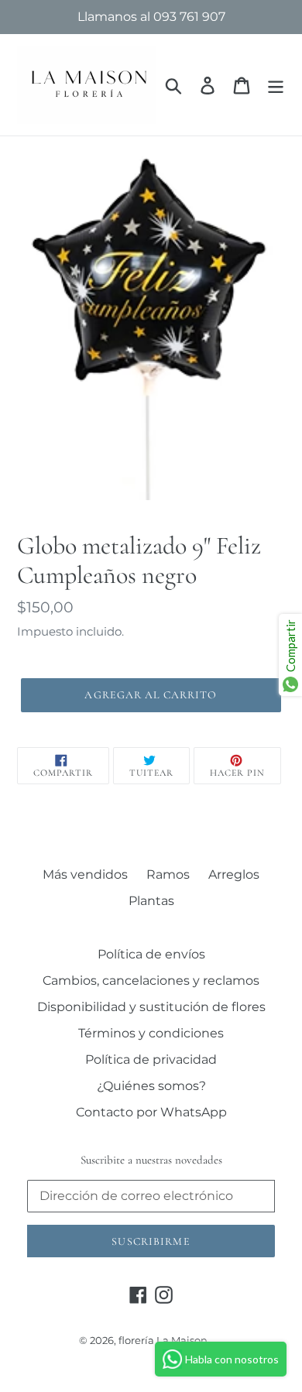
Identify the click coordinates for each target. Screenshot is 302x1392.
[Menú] (276, 85)
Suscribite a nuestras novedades (151, 1160)
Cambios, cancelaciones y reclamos (151, 980)
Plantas (151, 900)
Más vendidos (85, 874)
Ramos (168, 874)
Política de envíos (151, 954)
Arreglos (233, 874)
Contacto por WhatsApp (151, 1112)
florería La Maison (163, 1340)
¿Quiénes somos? (151, 1085)
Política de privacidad (151, 1059)
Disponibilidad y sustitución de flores (151, 1006)
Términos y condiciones (151, 1033)
